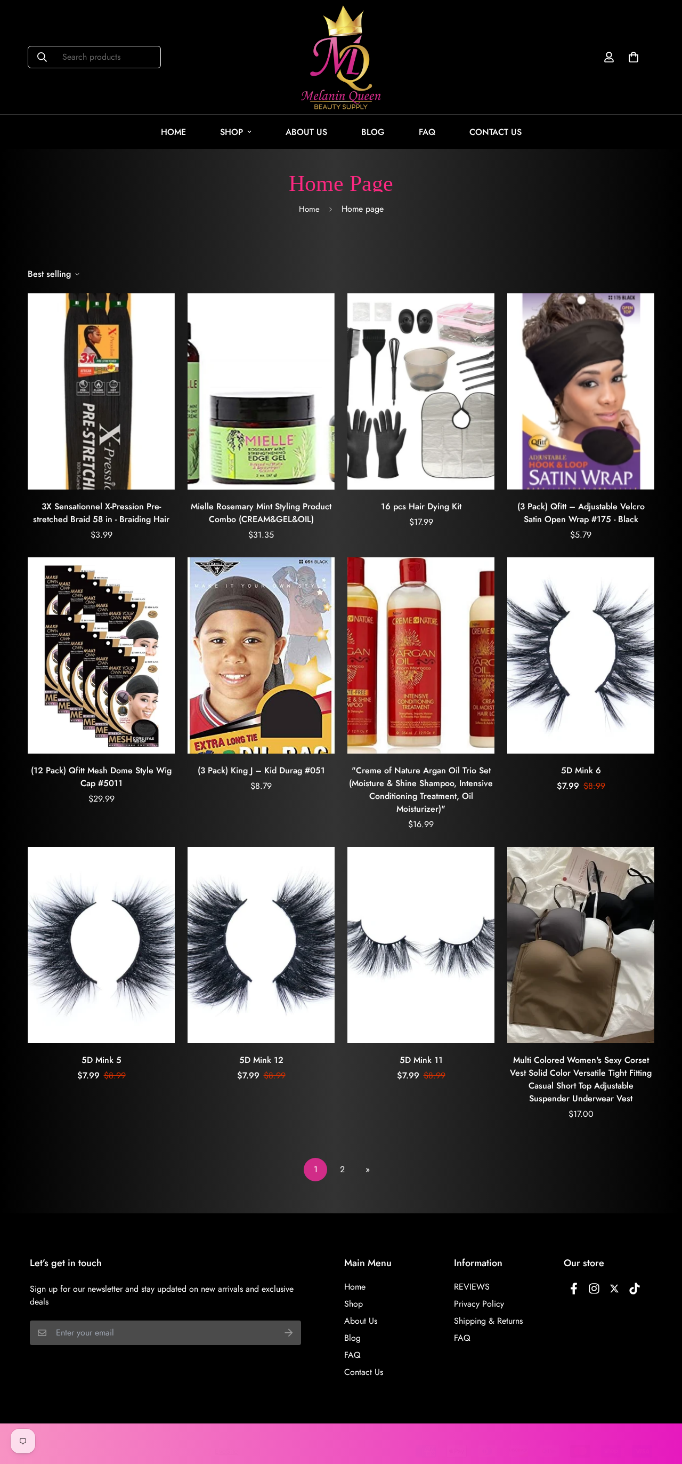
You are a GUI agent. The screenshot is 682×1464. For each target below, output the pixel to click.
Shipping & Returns (488, 1321)
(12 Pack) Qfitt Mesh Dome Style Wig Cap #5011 (101, 776)
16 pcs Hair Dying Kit (421, 506)
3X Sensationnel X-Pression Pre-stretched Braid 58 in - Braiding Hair (101, 512)
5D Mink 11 (421, 1060)
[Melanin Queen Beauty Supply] (341, 57)
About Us (306, 132)
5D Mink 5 (101, 1060)
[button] (631, 57)
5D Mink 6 (581, 770)
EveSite (226, 1451)
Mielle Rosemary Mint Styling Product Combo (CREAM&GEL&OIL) (261, 512)
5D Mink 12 (261, 1060)
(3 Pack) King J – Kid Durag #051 (261, 770)
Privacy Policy (479, 1304)
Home (173, 132)
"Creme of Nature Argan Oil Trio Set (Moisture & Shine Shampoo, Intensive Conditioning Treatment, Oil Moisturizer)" (421, 789)
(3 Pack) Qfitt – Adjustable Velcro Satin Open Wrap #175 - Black (581, 512)
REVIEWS (472, 1287)
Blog (373, 132)
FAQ (427, 132)
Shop (231, 132)
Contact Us (495, 132)
